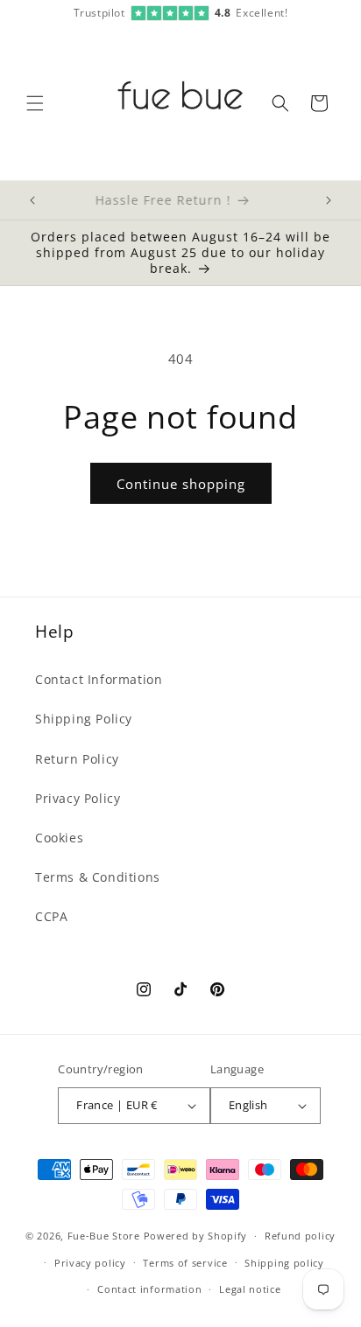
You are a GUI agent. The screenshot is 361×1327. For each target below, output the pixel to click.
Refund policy (300, 1235)
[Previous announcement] (32, 200)
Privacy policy (90, 1262)
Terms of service (185, 1262)
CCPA (51, 916)
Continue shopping (181, 483)
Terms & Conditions (97, 877)
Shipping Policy (83, 718)
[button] (35, 103)
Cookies (59, 837)
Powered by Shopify (196, 1235)
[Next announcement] (328, 200)
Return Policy (77, 759)
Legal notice (249, 1289)
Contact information (149, 1289)
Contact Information (98, 679)
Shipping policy (284, 1262)
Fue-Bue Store (103, 1235)
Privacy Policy (77, 798)
